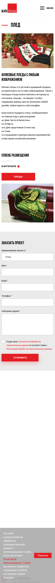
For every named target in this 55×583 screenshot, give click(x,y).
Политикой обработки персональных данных (29, 349)
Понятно (43, 555)
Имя (4, 265)
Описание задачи (10, 311)
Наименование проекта (13, 250)
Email (4, 281)
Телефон (6, 296)
